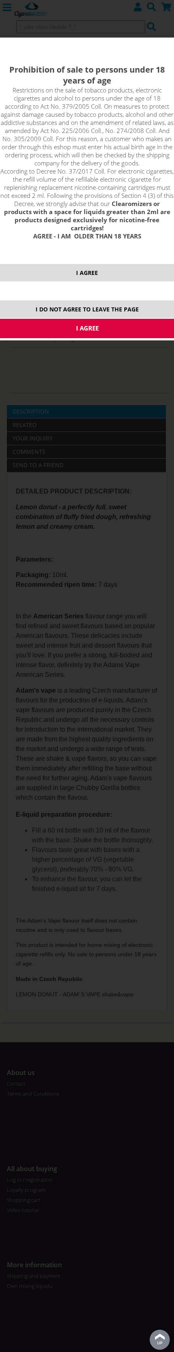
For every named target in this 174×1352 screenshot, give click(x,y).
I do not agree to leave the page (87, 309)
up (160, 1340)
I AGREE (87, 273)
